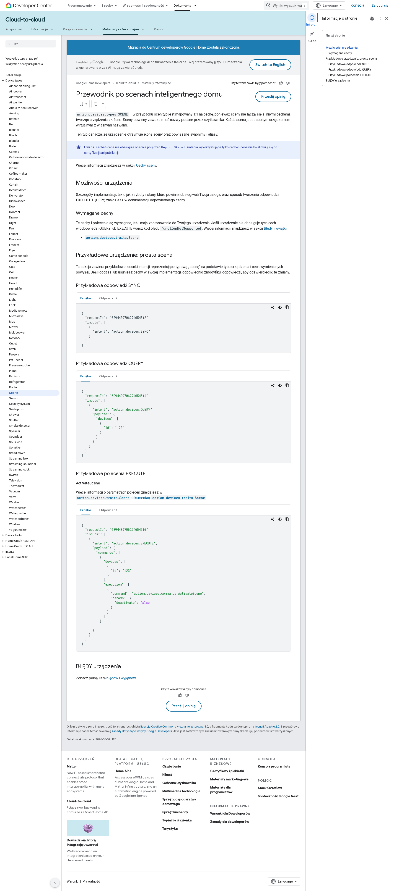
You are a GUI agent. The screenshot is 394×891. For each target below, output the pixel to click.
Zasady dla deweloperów (229, 822)
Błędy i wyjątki (275, 228)
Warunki (72, 881)
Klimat (167, 775)
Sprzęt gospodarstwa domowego (179, 801)
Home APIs (123, 771)
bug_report (372, 18)
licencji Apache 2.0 (267, 726)
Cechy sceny (146, 165)
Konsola (357, 5)
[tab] (85, 298)
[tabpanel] (183, 328)
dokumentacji (141, 498)
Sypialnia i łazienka (177, 820)
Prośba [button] (85, 298)
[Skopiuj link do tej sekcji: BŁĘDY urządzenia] (125, 667)
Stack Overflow (270, 788)
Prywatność (91, 881)
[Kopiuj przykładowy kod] (287, 307)
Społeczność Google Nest (278, 796)
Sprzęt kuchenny (175, 812)
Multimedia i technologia (181, 791)
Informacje (39, 29)
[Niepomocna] (287, 83)
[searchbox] (30, 43)
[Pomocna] (280, 83)
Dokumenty (182, 5)
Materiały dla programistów (221, 789)
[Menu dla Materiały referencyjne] (144, 29)
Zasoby (107, 5)
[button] (30, 80)
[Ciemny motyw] (280, 307)
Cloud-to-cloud (25, 19)
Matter (72, 766)
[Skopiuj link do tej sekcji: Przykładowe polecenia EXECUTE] (150, 474)
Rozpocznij (14, 29)
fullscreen (379, 18)
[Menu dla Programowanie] (92, 29)
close (386, 18)
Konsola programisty (274, 766)
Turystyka (170, 828)
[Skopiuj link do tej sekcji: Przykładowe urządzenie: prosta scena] (176, 255)
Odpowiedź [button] (108, 298)
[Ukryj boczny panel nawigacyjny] (55, 882)
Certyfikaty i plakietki (227, 771)
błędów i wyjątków (121, 678)
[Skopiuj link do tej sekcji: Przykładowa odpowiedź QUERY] (148, 364)
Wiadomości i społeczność (143, 5)
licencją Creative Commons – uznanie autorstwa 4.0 (174, 726)
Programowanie (79, 5)
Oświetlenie (171, 766)
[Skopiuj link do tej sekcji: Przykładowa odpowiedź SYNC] (144, 286)
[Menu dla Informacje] (53, 29)
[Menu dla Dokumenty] (196, 5)
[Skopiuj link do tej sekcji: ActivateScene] (105, 483)
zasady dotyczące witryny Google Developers (142, 731)
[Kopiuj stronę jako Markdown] (96, 104)
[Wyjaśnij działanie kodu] (272, 307)
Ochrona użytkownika (179, 783)
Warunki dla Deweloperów (230, 813)
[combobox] (286, 5)
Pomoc (159, 29)
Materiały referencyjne (120, 29)
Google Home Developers (93, 83)
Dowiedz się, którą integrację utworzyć (82, 842)
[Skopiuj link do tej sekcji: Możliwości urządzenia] (136, 183)
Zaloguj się (380, 5)
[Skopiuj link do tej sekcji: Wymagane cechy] (117, 213)
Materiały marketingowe (229, 779)
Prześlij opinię (273, 96)
